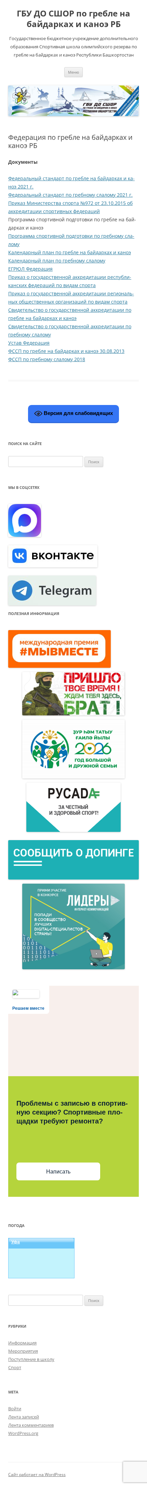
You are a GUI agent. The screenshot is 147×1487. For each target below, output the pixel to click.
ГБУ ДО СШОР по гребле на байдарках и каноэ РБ (73, 18)
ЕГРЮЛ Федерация (30, 269)
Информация (22, 1343)
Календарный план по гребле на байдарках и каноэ (69, 252)
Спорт (14, 1367)
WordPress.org (23, 1433)
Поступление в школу (31, 1359)
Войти (14, 1408)
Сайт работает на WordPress (37, 1474)
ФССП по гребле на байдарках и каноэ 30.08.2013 (66, 351)
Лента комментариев (31, 1425)
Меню (73, 72)
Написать (58, 1172)
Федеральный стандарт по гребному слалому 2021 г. (70, 195)
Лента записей (23, 1417)
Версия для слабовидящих (77, 413)
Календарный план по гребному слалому (56, 260)
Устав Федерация (29, 343)
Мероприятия (23, 1351)
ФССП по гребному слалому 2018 (46, 359)
